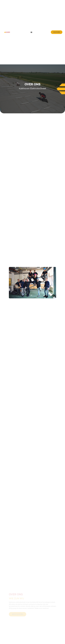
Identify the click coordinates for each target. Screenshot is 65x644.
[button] (31, 32)
